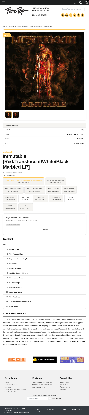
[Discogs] (67, 15)
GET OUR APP (9, 387)
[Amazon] (63, 15)
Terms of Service (50, 411)
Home (5, 26)
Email (64, 389)
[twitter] (75, 15)
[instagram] (79, 15)
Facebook (65, 382)
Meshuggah (12, 26)
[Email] (82, 15)
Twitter (65, 385)
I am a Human (56, 398)
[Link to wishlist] (75, 3)
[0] (87, 3)
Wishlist (45, 229)
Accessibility (77, 409)
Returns (63, 409)
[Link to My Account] (81, 3)
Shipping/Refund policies (42, 382)
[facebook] (71, 15)
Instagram (66, 387)
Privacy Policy (38, 411)
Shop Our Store (11, 385)
